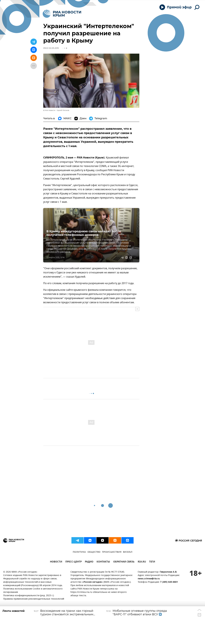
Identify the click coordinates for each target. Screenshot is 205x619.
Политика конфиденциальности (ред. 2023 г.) (28, 595)
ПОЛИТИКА (79, 552)
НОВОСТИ (56, 562)
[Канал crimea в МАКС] (127, 540)
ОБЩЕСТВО (93, 552)
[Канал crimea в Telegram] (77, 540)
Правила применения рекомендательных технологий (33, 599)
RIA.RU (142, 562)
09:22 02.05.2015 (51, 48)
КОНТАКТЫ (103, 562)
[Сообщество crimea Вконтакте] (90, 540)
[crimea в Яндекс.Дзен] (102, 540)
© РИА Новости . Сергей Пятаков (56, 110)
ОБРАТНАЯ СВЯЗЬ (124, 562)
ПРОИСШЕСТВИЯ (111, 552)
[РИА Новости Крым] (62, 14)
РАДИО (89, 562)
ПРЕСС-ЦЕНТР (73, 562)
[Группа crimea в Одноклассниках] (115, 540)
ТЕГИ (152, 562)
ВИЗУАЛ (127, 552)
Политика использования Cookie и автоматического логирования (33, 590)
